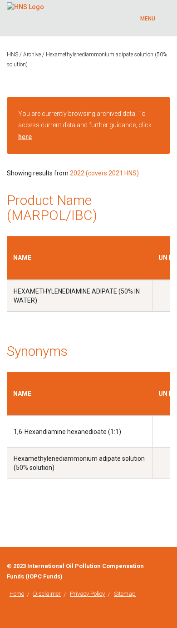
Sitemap (125, 593)
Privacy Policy (87, 593)
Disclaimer (47, 593)
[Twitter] (167, 566)
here (25, 136)
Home (17, 593)
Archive (32, 54)
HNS (12, 54)
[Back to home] (25, 5)
